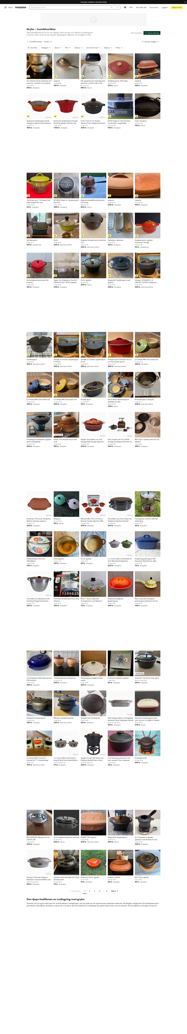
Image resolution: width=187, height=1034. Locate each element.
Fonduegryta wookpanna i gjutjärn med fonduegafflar (39, 440)
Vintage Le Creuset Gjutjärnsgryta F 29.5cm (66, 361)
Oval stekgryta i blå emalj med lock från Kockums (39, 679)
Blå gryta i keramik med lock (64, 718)
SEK (131, 7)
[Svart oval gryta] (147, 106)
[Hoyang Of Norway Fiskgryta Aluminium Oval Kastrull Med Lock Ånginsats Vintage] (39, 862)
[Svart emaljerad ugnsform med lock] (66, 822)
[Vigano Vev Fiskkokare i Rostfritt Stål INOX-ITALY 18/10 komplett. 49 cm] (66, 265)
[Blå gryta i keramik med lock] (66, 703)
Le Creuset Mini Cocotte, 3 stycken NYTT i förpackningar (37, 759)
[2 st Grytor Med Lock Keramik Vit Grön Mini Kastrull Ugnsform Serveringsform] (120, 544)
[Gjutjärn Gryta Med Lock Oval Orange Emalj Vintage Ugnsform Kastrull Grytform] (93, 425)
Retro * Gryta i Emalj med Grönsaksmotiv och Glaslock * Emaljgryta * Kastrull (91, 600)
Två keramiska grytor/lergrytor (65, 678)
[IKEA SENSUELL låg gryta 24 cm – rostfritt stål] (39, 822)
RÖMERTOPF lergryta (88, 837)
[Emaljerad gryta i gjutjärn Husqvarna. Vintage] (147, 225)
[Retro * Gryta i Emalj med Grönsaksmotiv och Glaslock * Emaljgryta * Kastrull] (93, 584)
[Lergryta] (66, 66)
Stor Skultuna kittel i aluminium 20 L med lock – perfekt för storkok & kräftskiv (39, 82)
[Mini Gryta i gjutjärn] (147, 862)
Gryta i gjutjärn (86, 280)
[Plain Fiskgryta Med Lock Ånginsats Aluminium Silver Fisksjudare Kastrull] (120, 703)
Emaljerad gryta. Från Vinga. (118, 81)
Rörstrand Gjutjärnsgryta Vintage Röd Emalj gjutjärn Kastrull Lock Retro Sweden (66, 122)
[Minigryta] (66, 504)
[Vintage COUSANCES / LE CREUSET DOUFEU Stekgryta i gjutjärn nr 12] (147, 265)
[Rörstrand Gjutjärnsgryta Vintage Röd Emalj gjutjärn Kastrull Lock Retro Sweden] (66, 106)
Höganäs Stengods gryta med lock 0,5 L (93, 241)
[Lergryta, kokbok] (120, 862)
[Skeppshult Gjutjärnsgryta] (39, 703)
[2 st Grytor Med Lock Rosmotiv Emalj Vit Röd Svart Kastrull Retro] (66, 743)
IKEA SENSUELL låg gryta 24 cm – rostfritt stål (38, 838)
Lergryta (57, 81)
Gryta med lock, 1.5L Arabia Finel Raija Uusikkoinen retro (38, 201)
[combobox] (71, 7)
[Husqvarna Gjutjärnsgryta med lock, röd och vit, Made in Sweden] (147, 703)
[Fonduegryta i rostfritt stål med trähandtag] (147, 504)
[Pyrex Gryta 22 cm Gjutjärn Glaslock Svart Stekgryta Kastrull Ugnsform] (93, 106)
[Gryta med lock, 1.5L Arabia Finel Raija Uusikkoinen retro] (39, 185)
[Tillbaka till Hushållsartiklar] (27, 41)
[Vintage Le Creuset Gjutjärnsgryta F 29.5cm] (66, 345)
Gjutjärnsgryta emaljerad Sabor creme (92, 679)
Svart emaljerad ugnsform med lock (66, 837)
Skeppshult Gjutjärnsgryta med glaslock (119, 281)
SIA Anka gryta (32, 240)
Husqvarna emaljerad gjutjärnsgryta (115, 600)
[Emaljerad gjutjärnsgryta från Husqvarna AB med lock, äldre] (147, 544)
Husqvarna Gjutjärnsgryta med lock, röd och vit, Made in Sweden (147, 719)
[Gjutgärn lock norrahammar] (93, 703)
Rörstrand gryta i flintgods (144, 399)
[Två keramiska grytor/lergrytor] (66, 663)
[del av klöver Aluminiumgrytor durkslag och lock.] (120, 385)
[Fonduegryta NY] (147, 743)
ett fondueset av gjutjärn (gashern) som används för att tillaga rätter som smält (146, 838)
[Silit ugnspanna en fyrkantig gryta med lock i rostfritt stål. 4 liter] (93, 66)
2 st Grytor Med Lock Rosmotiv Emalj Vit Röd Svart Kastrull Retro (66, 759)
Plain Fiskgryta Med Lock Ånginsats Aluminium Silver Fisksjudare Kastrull (120, 719)
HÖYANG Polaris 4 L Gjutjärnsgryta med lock (66, 201)
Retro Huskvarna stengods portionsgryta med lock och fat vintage (146, 600)
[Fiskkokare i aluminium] (120, 225)
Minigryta (57, 519)
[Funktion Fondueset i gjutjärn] (120, 663)
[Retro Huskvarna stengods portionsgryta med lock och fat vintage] (147, 584)
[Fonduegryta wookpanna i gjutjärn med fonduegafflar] (39, 425)
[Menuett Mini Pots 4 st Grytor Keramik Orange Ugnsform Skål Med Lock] (93, 504)
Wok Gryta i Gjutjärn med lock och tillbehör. (147, 440)
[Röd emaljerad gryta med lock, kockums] (39, 265)
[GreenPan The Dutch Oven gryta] (147, 663)
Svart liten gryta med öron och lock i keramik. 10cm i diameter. (119, 759)
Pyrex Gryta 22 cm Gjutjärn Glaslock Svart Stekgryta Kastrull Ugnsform (93, 122)
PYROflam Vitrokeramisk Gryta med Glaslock (66, 600)
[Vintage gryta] (93, 385)
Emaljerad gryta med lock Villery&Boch (36, 560)
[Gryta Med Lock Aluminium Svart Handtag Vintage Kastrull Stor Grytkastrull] (39, 584)
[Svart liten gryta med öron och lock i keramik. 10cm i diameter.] (120, 743)
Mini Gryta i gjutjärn (142, 877)
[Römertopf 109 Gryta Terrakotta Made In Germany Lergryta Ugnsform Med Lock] (39, 504)
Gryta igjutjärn (59, 559)
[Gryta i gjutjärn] (93, 265)
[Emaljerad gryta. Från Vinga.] (120, 66)
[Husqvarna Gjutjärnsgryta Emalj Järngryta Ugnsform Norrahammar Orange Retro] (39, 106)
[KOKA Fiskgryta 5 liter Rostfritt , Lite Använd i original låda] (120, 106)
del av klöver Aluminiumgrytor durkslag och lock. (118, 401)
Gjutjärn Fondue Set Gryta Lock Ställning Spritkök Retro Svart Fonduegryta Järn (92, 759)
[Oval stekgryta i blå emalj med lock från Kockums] (39, 663)
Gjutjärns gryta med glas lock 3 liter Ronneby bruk (66, 878)
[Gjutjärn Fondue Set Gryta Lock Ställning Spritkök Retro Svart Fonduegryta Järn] (93, 743)
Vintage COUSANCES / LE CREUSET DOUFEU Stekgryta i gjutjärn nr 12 (146, 281)
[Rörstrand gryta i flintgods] (147, 385)
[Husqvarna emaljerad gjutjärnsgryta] (120, 584)
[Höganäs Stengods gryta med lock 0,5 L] (93, 225)
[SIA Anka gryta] (39, 225)
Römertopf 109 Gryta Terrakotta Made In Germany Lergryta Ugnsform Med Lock (38, 520)
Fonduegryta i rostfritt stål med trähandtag (146, 520)
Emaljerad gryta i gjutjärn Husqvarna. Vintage (144, 241)
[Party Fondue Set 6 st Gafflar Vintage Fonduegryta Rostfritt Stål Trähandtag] (120, 425)
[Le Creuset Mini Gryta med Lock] (147, 345)
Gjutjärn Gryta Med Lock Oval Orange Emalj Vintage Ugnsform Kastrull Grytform (92, 440)
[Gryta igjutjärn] (66, 544)
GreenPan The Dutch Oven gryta (147, 678)
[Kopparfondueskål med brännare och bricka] (93, 185)
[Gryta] (66, 225)
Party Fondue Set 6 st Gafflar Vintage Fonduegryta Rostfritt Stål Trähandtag (120, 440)
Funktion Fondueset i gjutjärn (118, 678)
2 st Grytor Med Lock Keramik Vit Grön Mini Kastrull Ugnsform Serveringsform (119, 560)
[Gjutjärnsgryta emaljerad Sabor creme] (93, 663)
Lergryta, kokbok (114, 877)
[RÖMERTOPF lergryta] (93, 822)
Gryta (56, 240)
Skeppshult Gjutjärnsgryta (36, 718)
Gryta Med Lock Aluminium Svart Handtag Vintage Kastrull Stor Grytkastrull (38, 600)
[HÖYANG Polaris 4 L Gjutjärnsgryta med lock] (66, 185)
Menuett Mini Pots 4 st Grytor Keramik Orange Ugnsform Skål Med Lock (92, 520)
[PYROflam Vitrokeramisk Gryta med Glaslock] (66, 584)
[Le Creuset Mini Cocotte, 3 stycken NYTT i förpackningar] (39, 743)
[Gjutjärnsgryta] (39, 345)
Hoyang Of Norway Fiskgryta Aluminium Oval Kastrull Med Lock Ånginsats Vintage (38, 878)
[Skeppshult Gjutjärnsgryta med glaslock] (120, 265)
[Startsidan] (20, 7)
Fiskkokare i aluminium (115, 240)
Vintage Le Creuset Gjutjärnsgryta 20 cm (93, 361)
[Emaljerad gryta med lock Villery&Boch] (39, 544)
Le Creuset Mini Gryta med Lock (146, 359)
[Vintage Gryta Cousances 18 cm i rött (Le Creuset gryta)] (120, 345)
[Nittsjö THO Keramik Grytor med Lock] (66, 425)
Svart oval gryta (141, 121)
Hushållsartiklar (35, 42)
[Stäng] (185, 2)
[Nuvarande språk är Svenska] (125, 7)
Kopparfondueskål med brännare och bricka (92, 201)
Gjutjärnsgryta (32, 359)
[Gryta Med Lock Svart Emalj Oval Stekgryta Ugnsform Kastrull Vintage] (120, 504)
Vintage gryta (86, 399)
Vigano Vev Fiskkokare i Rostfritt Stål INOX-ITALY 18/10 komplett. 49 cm (66, 281)
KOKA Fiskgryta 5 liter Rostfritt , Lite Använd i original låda (119, 122)
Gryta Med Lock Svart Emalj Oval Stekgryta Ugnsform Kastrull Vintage (119, 520)
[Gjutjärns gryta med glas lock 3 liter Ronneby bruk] (66, 862)
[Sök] (111, 7)
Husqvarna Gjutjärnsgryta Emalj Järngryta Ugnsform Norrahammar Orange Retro (39, 122)
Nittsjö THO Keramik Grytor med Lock (65, 440)
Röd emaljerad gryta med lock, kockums (38, 281)
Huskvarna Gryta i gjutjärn (90, 877)
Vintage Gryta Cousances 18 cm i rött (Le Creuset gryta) (120, 361)
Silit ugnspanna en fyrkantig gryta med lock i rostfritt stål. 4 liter (93, 82)
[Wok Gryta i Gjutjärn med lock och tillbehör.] (147, 425)
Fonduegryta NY (141, 758)
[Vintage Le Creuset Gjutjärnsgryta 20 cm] (93, 345)
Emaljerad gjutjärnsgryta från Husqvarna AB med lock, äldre (145, 560)
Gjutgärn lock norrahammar (90, 718)
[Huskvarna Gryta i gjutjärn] (93, 862)
